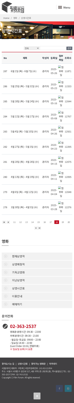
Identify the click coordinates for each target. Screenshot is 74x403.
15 (38, 222)
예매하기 (17, 304)
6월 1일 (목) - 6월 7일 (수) (24, 71)
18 (57, 222)
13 (26, 222)
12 (20, 222)
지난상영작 (18, 280)
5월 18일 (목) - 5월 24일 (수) (25, 101)
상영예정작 (18, 264)
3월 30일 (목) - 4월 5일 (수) (24, 207)
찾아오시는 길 (8, 363)
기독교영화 (18, 272)
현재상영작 (18, 256)
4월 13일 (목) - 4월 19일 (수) (25, 177)
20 (69, 222)
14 (32, 222)
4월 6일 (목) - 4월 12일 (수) (24, 192)
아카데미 (53, 363)
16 (45, 222)
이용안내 (17, 296)
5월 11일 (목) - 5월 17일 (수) (25, 116)
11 (14, 222)
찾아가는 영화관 (38, 363)
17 (51, 222)
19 (63, 222)
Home (6, 18)
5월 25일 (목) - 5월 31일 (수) (25, 86)
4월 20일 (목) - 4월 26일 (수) (25, 161)
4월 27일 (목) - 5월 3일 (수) (24, 146)
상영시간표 (18, 288)
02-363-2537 (23, 326)
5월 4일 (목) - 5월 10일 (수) (24, 131)
